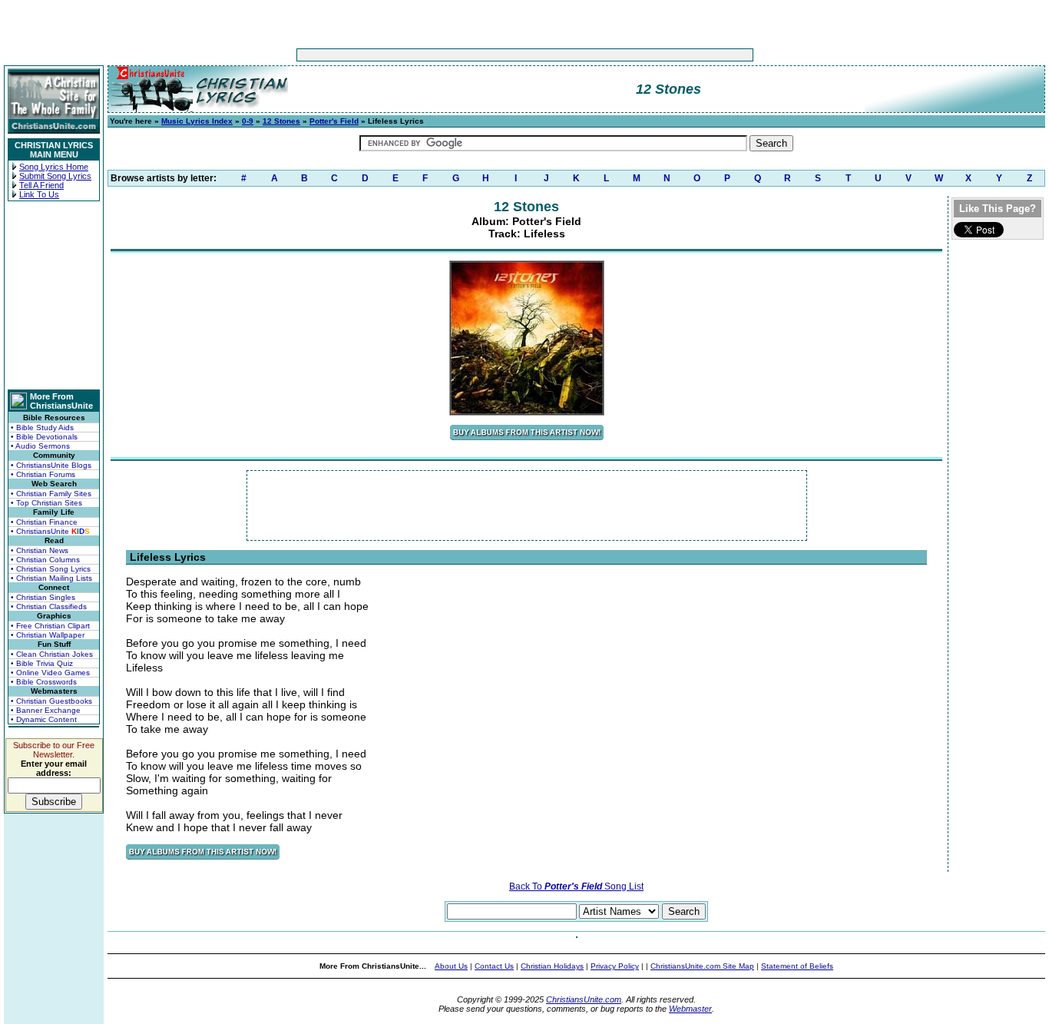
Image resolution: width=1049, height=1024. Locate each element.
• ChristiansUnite (50, 531)
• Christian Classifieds (49, 606)
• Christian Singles (43, 597)
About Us (451, 966)
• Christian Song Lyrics (51, 569)
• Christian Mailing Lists (51, 578)
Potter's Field (334, 121)
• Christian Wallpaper (47, 635)
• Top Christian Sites (46, 503)
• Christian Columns (45, 559)
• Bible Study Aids (42, 427)
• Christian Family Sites (51, 493)
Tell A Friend (41, 185)
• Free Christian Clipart (50, 625)
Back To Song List (576, 886)
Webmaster (690, 1008)
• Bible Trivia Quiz (42, 663)
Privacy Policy (615, 966)
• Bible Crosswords (44, 682)
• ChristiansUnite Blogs (51, 465)
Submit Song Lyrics (55, 176)
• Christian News (39, 550)
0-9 (247, 121)
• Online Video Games (50, 672)
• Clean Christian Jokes (52, 654)
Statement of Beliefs (797, 966)
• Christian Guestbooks (51, 701)
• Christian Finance (44, 522)
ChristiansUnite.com (583, 999)
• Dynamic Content (44, 719)
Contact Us (494, 966)
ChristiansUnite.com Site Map (702, 966)
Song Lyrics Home (53, 166)
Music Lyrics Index (197, 121)
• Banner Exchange (46, 710)
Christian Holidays (552, 966)
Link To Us (39, 194)
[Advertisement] (477, 55)
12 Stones (281, 121)
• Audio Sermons (40, 446)
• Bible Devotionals (44, 436)
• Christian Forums (43, 474)
